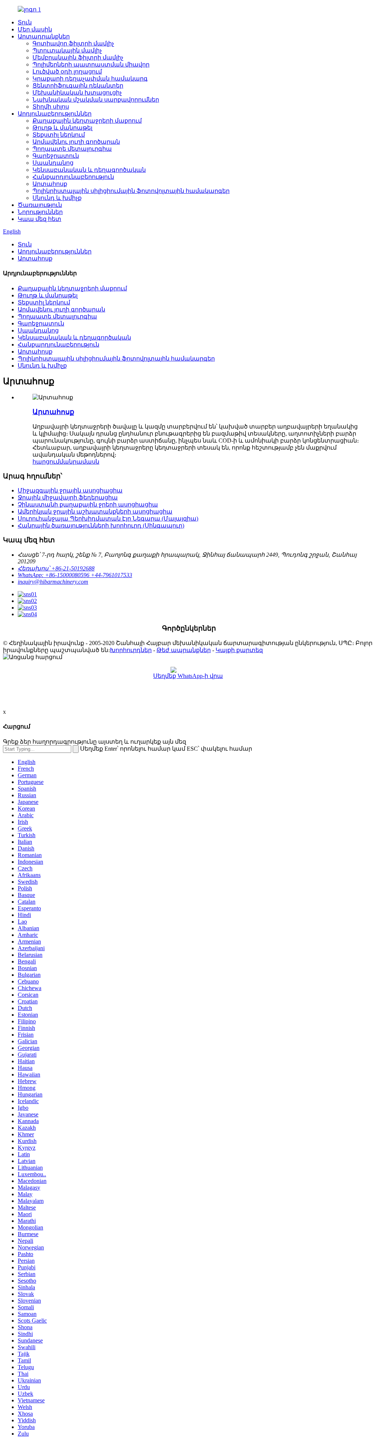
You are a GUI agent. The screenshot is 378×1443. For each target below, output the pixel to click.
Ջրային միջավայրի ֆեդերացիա (68, 497)
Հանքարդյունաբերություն (73, 177)
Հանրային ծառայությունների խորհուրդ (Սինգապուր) (101, 525)
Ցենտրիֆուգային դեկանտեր (77, 85)
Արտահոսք (49, 184)
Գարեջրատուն (55, 156)
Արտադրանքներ (44, 36)
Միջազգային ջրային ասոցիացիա (70, 490)
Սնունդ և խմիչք (57, 198)
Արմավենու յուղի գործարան (76, 142)
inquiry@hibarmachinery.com (53, 582)
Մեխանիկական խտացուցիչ (77, 92)
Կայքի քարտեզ (239, 650)
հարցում (45, 461)
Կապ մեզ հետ (39, 219)
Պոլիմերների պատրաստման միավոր (91, 64)
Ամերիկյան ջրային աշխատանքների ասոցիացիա (95, 511)
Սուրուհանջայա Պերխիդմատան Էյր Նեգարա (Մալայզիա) (108, 518)
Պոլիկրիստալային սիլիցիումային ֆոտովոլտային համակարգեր (131, 191)
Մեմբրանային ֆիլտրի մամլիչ (77, 57)
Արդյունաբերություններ (55, 113)
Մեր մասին (35, 29)
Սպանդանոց (52, 163)
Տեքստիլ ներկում (58, 135)
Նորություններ (40, 212)
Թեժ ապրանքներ (184, 650)
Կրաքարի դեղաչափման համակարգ (90, 78)
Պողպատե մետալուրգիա (72, 149)
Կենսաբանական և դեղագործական (89, 170)
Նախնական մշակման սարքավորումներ (95, 99)
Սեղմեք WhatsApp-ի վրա (188, 676)
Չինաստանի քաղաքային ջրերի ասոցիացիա (88, 504)
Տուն (25, 22)
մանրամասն (79, 461)
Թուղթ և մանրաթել (62, 127)
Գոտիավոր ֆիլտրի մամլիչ (73, 43)
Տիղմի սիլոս (50, 106)
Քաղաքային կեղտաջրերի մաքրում (87, 120)
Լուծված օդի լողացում (67, 71)
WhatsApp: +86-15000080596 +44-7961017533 (75, 575)
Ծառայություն (40, 205)
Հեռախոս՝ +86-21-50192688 (56, 568)
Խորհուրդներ (131, 650)
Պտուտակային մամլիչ (67, 50)
